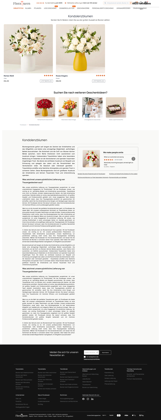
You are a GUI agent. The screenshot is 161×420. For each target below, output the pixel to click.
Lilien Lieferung (109, 375)
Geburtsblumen (87, 382)
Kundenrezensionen (44, 401)
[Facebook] (84, 399)
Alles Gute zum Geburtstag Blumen (90, 375)
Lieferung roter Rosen (111, 381)
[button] (133, 158)
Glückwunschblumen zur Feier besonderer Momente (93, 177)
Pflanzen (37, 8)
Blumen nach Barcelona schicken (23, 383)
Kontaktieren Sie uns (22, 404)
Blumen (28, 8)
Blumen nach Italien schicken (68, 384)
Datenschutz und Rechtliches (69, 401)
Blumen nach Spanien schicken (69, 377)
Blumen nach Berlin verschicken (21, 376)
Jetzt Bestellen (46, 81)
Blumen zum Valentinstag (89, 387)
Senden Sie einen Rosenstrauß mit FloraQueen (91, 173)
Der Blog (40, 404)
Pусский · (59, 416)
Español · (31, 416)
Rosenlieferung (109, 372)
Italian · (46, 416)
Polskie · (50, 416)
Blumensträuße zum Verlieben (118, 177)
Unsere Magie (42, 398)
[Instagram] (89, 399)
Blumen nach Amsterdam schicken (45, 385)
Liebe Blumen (86, 379)
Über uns (18, 398)
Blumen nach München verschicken (45, 376)
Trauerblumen (86, 384)
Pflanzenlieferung (110, 384)
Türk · (64, 416)
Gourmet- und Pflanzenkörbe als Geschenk (135, 375)
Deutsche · (41, 416)
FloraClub (18, 401)
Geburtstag (18, 8)
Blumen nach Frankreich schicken (67, 380)
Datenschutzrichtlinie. (92, 359)
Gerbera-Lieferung (110, 378)
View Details (93, 163)
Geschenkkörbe (83, 8)
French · (36, 416)
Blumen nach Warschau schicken (45, 380)
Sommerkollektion (66, 8)
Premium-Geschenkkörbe (134, 379)
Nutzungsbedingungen (67, 398)
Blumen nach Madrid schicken (24, 372)
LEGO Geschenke (50, 8)
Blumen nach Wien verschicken (47, 372)
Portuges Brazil (69, 416)
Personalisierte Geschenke (103, 8)
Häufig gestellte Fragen (23, 407)
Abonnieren (105, 352)
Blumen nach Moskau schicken (47, 389)
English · (55, 416)
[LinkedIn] (92, 399)
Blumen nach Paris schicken (24, 380)
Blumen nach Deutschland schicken (68, 373)
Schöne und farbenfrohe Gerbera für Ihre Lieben (123, 173)
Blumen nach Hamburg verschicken (22, 388)
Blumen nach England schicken (69, 387)
